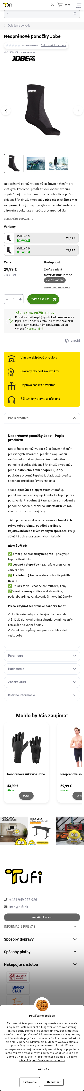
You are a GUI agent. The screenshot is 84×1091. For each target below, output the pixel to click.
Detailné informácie (16, 219)
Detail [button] (26, 795)
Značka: (19, 66)
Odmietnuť (54, 1082)
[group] (28, 764)
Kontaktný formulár (42, 917)
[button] (26, 791)
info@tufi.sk (18, 907)
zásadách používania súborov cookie (42, 1060)
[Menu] (79, 5)
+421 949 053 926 (23, 900)
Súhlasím (43, 1070)
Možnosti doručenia (57, 287)
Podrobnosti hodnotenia (53, 45)
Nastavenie (30, 1082)
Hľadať (75, 14)
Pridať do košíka (39, 299)
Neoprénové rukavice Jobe (26, 774)
